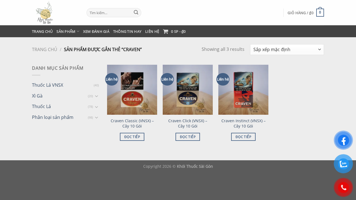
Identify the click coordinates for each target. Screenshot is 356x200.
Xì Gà (37, 96)
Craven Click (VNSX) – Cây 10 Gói (187, 123)
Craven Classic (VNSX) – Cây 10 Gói (132, 123)
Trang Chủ (42, 31)
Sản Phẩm (65, 31)
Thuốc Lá (41, 106)
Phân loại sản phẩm (52, 117)
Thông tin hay (127, 31)
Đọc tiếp (132, 137)
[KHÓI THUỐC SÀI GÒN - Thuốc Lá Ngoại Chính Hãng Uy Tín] (55, 12)
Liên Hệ (152, 31)
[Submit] (136, 13)
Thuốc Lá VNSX (47, 85)
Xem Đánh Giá (96, 31)
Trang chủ (44, 49)
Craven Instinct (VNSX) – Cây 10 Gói (243, 123)
